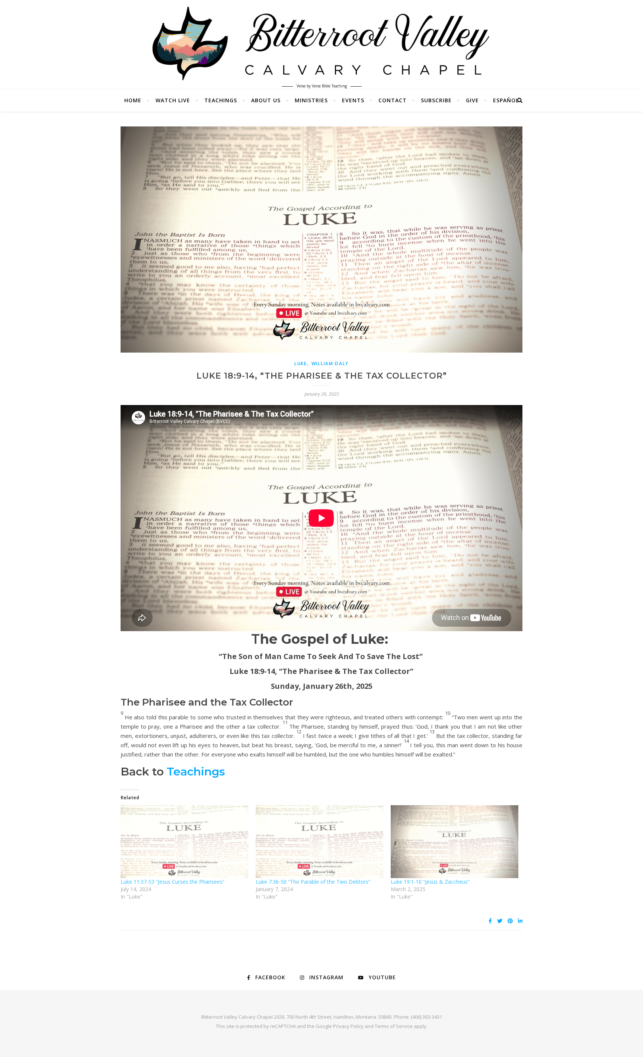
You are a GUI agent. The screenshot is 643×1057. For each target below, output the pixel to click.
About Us (266, 100)
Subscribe (436, 100)
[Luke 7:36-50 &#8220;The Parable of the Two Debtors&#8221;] (319, 841)
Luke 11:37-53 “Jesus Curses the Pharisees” (172, 881)
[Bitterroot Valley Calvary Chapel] (321, 43)
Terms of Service (394, 1026)
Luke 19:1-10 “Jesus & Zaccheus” (430, 881)
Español (506, 100)
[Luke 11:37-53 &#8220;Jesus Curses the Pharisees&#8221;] (184, 841)
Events (353, 100)
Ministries (311, 100)
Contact (392, 100)
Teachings (220, 100)
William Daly (330, 363)
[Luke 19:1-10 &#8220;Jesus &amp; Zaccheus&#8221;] (454, 841)
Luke (300, 363)
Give (472, 100)
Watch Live (173, 100)
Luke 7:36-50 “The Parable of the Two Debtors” (313, 881)
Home (132, 100)
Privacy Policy (348, 1026)
